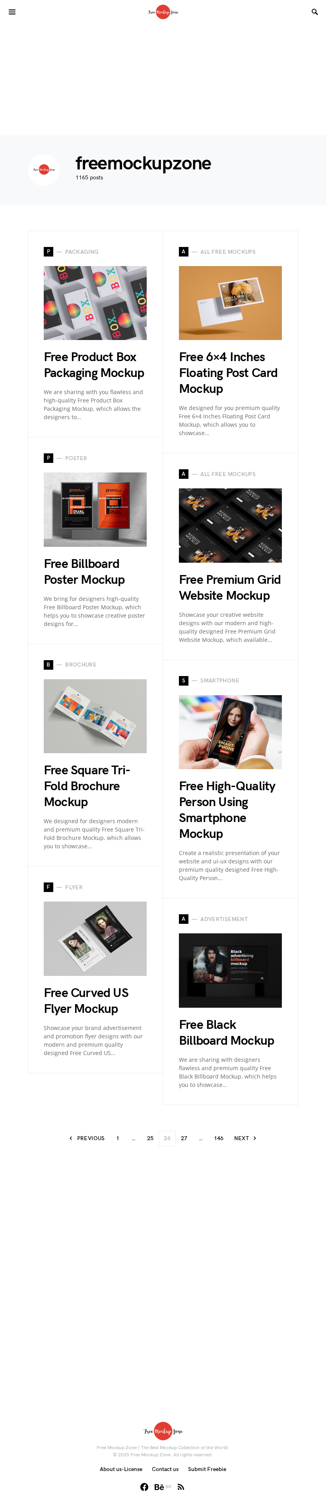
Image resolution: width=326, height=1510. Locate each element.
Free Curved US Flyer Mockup (86, 1001)
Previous (91, 1138)
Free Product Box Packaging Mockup (94, 365)
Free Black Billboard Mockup (226, 1033)
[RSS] (181, 1487)
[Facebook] (144, 1487)
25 (150, 1138)
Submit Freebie (207, 1469)
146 (219, 1138)
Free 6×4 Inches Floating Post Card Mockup (228, 373)
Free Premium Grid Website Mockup (230, 588)
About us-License (121, 1469)
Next (241, 1138)
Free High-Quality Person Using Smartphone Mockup (227, 810)
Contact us (165, 1469)
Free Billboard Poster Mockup (84, 572)
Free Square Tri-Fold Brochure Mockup (87, 786)
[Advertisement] (163, 79)
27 (184, 1138)
